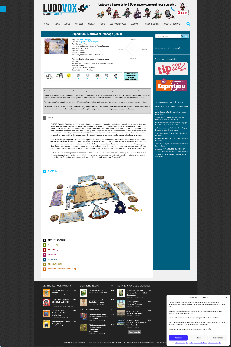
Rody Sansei (159, 128)
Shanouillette (103, 293)
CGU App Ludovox (161, 342)
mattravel (102, 321)
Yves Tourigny (85, 40)
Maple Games (84, 42)
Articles (79, 24)
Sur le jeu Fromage (134, 304)
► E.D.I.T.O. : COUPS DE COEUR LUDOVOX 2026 (60, 302)
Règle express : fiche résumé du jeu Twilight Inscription (98, 316)
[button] (226, 297)
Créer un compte (172, 24)
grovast (136, 301)
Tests (102, 24)
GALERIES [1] (53, 245)
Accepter (178, 338)
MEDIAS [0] (52, 259)
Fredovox (67, 295)
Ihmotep (157, 138)
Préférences (218, 338)
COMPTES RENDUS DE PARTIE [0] (62, 269)
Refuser (198, 338)
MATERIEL (52, 171)
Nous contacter (117, 342)
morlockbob (138, 290)
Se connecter (152, 24)
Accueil (46, 24)
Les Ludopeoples (118, 24)
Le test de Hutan (96, 290)
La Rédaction (68, 306)
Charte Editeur (68, 342)
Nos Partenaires (79, 342)
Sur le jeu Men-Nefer (134, 313)
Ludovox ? (135, 24)
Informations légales (181, 343)
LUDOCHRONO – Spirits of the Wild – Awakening (60, 313)
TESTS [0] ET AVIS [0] (57, 240)
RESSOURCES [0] (55, 264)
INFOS (50, 118)
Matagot (94, 42)
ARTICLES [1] (53, 250)
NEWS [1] (52, 254)
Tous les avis (134, 332)
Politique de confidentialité (198, 343)
